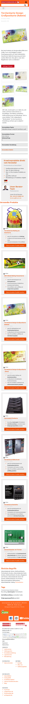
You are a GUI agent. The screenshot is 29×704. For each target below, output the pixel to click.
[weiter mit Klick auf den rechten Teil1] (14, 36)
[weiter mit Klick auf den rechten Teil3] (7, 88)
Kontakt (20, 663)
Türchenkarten (19, 582)
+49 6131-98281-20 (18, 196)
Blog (5, 683)
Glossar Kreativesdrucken (11, 681)
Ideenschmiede (8, 663)
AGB (3, 641)
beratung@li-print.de (15, 198)
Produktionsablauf (9, 679)
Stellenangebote (22, 666)
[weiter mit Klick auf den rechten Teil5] (7, 102)
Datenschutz (5, 644)
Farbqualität (7, 677)
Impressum (5, 643)
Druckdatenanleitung (10, 653)
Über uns (20, 664)
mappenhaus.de (8, 691)
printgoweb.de (8, 695)
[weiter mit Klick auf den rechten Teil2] (21, 75)
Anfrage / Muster (8, 66)
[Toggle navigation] (3, 8)
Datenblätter (7, 676)
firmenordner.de (8, 693)
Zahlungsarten (8, 651)
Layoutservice (8, 654)
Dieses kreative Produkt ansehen (15, 245)
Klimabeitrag (7, 656)
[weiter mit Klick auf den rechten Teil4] (21, 88)
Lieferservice (7, 649)
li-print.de (7, 689)
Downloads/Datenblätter (8, 639)
